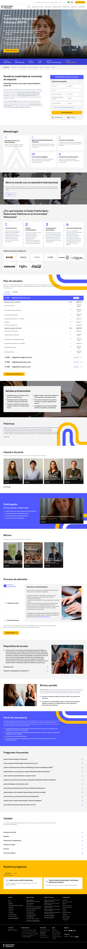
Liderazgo (6, 322)
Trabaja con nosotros (44, 937)
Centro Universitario (54, 2)
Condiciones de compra (57, 936)
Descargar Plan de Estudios (13, 374)
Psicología (10, 912)
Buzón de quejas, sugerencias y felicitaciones (43, 932)
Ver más (10, 194)
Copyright (54, 938)
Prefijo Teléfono (56, 103)
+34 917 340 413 (13, 930)
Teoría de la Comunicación (10, 325)
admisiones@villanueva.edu (43, 616)
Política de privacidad (56, 933)
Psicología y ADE (30, 912)
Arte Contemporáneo (9, 305)
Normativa (64, 914)
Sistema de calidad (66, 912)
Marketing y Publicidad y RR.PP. (33, 908)
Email (53, 90)
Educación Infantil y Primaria (32, 918)
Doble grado (8, 873)
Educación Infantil (12, 914)
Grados (29, 6)
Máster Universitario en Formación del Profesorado (51, 904)
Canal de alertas (43, 935)
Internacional (66, 6)
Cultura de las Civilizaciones (11, 331)
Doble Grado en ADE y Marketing (21, 880)
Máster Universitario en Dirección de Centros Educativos (52, 910)
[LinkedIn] (73, 931)
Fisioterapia (11, 909)
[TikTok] (74, 931)
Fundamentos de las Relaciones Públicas (14, 339)
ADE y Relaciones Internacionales (33, 906)
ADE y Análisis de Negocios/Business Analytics (32, 901)
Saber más (6, 436)
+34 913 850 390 (58, 117)
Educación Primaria (12, 916)
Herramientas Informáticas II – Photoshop (14, 343)
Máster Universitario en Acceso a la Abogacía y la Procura (52, 901)
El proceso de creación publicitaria (12, 310)
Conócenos (64, 900)
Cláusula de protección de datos (67, 107)
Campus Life (74, 6)
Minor (15, 873)
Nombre (54, 86)
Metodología (14, 67)
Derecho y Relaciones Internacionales (31, 916)
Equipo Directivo (66, 916)
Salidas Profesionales (33, 67)
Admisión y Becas (57, 6)
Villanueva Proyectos (67, 905)
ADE (9, 900)
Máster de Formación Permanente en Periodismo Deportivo (52, 913)
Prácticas (64, 910)
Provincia (70, 94)
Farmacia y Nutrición (30, 910)
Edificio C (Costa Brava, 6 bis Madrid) (30, 933)
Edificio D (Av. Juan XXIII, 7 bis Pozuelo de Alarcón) (29, 936)
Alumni (43, 2)
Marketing (10, 903)
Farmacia (10, 910)
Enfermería (10, 907)
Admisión (48, 67)
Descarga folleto (70, 62)
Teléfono (70, 103)
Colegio (70, 98)
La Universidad (81, 6)
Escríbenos (72, 117)
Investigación (48, 6)
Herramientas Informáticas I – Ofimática (14, 318)
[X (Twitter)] (67, 931)
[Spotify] (69, 931)
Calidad (53, 67)
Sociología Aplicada (9, 352)
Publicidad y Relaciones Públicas (15, 905)
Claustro (42, 67)
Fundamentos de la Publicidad (11, 334)
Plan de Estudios (22, 67)
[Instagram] (64, 931)
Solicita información (80, 2)
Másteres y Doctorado (38, 6)
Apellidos (70, 86)
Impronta (64, 903)
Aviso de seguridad (56, 931)
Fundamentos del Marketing (11, 315)
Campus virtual (38, 2)
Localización (65, 919)
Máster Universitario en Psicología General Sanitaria (51, 907)
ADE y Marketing (30, 903)
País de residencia (57, 94)
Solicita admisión (10, 632)
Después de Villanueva (67, 907)
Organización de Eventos (10, 347)
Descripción (6, 67)
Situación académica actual (57, 98)
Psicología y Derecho (31, 913)
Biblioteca (47, 2)
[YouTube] (71, 931)
